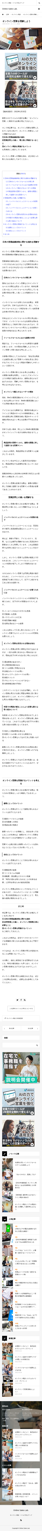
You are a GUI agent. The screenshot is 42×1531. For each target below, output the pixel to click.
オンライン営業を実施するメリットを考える (20, 224)
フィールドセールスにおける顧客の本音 (21, 185)
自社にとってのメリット (16, 231)
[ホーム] (2, 14)
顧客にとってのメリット (16, 227)
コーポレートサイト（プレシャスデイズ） (30, 1414)
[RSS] (21, 1520)
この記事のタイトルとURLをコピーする (21, 1008)
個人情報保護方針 (27, 1409)
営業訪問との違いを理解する (14, 198)
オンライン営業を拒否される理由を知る (21, 214)
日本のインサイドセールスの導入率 (20, 181)
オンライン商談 (15, 24)
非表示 (23, 173)
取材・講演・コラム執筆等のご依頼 (10, 1419)
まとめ (6, 234)
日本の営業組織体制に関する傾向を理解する (20, 178)
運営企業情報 (6, 1409)
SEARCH (39, 3)
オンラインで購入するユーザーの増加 (21, 188)
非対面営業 (19, 1018)
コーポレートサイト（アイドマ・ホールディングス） (10, 1414)
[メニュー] (39, 9)
